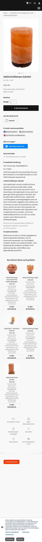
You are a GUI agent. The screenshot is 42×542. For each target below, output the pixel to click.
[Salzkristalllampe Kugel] (30, 320)
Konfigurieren (9, 534)
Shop (5, 13)
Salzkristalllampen (10, 15)
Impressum (25, 532)
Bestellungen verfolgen (13, 433)
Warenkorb (13, 442)
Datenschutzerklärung (12, 532)
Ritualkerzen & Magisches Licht (21, 13)
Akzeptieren (9, 539)
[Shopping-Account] (39, 3)
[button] (10, 120)
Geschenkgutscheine (28, 443)
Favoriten (28, 432)
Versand (10, 92)
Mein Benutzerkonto (28, 423)
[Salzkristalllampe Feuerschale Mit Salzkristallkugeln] (11, 269)
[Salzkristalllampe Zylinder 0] (21, 45)
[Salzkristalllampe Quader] (11, 369)
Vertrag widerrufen (11, 462)
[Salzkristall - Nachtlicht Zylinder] (11, 320)
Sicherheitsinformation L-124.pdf (16, 157)
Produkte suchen (13, 422)
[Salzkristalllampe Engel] (30, 269)
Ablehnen (20, 539)
